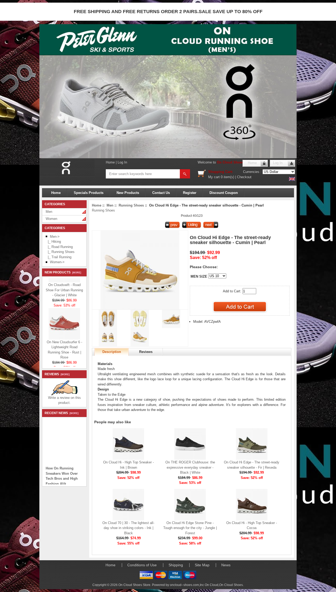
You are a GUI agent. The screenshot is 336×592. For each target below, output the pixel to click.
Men (49, 212)
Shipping (176, 565)
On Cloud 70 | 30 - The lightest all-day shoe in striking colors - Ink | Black (128, 528)
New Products (128, 193)
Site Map (202, 565)
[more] (76, 272)
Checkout (244, 177)
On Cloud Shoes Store (235, 162)
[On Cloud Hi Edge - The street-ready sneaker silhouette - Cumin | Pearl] (140, 308)
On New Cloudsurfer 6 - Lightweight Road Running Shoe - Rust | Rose (64, 345)
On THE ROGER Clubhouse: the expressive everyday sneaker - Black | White (190, 467)
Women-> (57, 262)
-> (55, 237)
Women (51, 219)
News (225, 565)
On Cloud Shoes (231, 584)
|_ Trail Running (58, 257)
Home (110, 162)
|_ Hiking (53, 242)
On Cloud (211, 584)
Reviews (146, 352)
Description (111, 352)
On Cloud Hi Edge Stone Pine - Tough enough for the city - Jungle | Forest (190, 528)
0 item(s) (227, 177)
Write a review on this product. (64, 400)
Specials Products (88, 193)
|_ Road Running (59, 247)
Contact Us (161, 193)
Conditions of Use (142, 565)
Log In (122, 162)
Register (189, 193)
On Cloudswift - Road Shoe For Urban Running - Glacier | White (64, 286)
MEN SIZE (199, 276)
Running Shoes (131, 205)
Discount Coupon (223, 193)
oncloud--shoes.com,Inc (187, 584)
